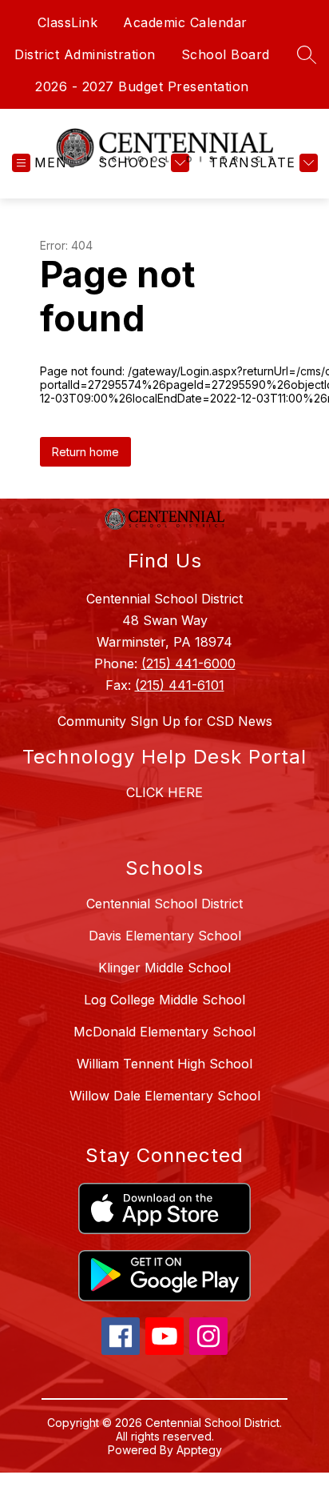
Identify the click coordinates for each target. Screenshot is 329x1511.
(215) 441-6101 (179, 685)
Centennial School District (164, 904)
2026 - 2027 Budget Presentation (142, 86)
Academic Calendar (185, 22)
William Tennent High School (164, 1064)
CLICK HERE (164, 792)
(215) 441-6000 (188, 663)
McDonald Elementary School (164, 1032)
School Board (225, 54)
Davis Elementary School (165, 936)
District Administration (85, 54)
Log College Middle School (164, 1000)
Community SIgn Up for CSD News (164, 721)
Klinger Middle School (164, 968)
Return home (85, 452)
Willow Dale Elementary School (164, 1096)
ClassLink (68, 22)
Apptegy (199, 1450)
